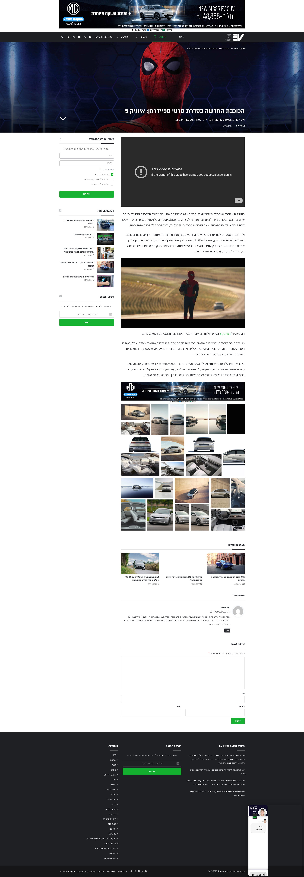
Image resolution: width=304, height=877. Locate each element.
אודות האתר (110, 871)
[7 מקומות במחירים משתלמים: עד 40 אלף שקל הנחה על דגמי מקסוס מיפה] (140, 563)
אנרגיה (113, 760)
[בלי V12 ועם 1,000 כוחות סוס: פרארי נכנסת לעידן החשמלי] (183, 563)
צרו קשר (101, 871)
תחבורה (112, 853)
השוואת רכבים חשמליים (86, 871)
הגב (227, 630)
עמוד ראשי (238, 48)
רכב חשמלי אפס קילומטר (105, 848)
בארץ (114, 764)
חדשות (162, 36)
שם (243, 693)
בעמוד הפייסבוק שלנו (225, 784)
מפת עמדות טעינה (103, 36)
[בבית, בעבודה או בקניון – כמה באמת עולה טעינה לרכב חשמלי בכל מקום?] (105, 253)
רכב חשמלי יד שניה (101, 184)
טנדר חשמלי (111, 789)
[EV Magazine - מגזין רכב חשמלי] (235, 37)
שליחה (86, 194)
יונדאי (113, 804)
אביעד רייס (240, 126)
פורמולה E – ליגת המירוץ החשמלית (101, 838)
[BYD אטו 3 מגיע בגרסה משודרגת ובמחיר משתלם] (226, 563)
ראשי (181, 36)
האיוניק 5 (225, 334)
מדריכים (125, 36)
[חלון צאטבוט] (270, 834)
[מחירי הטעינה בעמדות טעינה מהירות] (105, 281)
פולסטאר (112, 833)
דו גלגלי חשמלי (110, 774)
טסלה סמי (112, 799)
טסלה (113, 794)
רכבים (144, 36)
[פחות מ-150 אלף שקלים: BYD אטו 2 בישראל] (105, 225)
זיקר (114, 779)
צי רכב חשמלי (110, 843)
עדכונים (113, 828)
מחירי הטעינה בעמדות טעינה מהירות (78, 277)
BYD (114, 755)
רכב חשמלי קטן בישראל (84, 234)
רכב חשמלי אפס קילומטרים (97, 179)
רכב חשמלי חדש (103, 174)
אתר (178, 706)
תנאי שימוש (122, 871)
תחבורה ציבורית (109, 858)
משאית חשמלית (109, 819)
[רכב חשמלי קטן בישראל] (105, 239)
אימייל (242, 706)
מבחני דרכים (110, 809)
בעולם (113, 769)
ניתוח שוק (112, 823)
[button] (135, 412)
